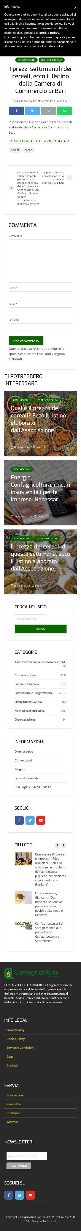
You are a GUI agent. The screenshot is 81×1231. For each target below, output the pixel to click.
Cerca (40, 628)
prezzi (29, 150)
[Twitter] (30, 820)
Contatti (11, 1065)
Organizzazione (25, 719)
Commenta (48, 100)
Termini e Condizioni (20, 1048)
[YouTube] (40, 820)
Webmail (12, 1122)
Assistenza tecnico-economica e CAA (40, 662)
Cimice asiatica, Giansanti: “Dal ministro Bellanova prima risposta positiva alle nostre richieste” (49, 904)
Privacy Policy (15, 1030)
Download (13, 1113)
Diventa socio (24, 751)
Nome (13, 288)
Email (13, 304)
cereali (15, 150)
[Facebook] (19, 820)
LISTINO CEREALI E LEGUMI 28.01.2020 (39, 141)
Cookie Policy (15, 1039)
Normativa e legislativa (29, 711)
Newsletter (13, 1104)
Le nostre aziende (27, 778)
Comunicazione (26, 60)
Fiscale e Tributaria (27, 684)
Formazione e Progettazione (34, 693)
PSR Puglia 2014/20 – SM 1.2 (33, 787)
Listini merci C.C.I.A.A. (51, 60)
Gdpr (9, 1056)
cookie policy (49, 32)
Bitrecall (51, 1221)
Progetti (20, 769)
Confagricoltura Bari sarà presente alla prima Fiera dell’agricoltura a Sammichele (49, 932)
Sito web (14, 320)
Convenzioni (23, 760)
